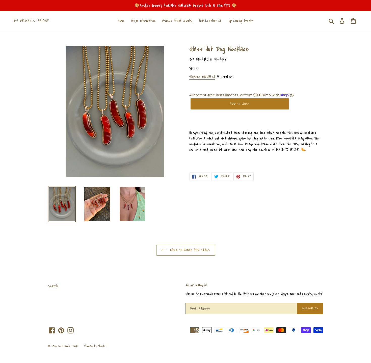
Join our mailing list (196, 285)
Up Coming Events (240, 20)
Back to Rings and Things (189, 250)
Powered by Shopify (94, 346)
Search (53, 286)
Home (121, 20)
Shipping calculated (202, 76)
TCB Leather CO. (210, 20)
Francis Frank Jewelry (177, 20)
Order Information (143, 20)
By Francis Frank (32, 21)
